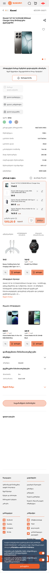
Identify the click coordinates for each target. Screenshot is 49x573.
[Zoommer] (15, 3)
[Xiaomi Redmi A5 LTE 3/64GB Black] (34, 318)
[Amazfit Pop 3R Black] (34, 246)
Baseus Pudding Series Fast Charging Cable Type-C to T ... (12, 265)
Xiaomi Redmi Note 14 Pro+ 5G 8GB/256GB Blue (12, 337)
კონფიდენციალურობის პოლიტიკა (22, 547)
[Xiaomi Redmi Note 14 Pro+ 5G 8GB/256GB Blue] (12, 318)
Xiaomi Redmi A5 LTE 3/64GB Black (33, 337)
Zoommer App (31, 539)
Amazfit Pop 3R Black (30, 264)
